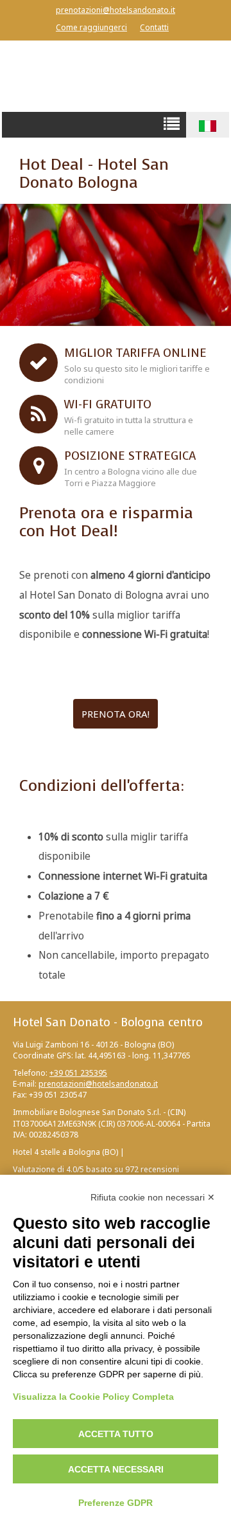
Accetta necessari (116, 1469)
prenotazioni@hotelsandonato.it (115, 10)
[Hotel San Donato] (115, 75)
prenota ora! (115, 713)
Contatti (154, 27)
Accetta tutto (115, 1434)
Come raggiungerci (91, 27)
